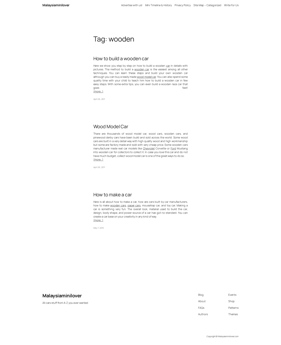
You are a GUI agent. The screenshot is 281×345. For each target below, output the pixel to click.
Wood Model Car (110, 126)
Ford (173, 148)
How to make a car (112, 194)
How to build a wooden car (121, 58)
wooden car (141, 69)
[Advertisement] (140, 17)
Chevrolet (149, 148)
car (168, 65)
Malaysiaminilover (56, 5)
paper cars (134, 205)
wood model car (146, 77)
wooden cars (118, 205)
